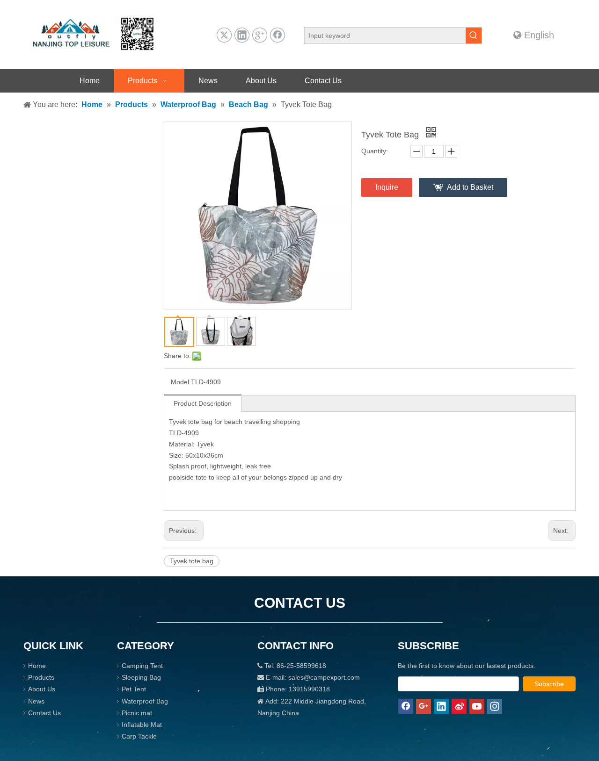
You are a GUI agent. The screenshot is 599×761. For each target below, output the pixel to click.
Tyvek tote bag (191, 561)
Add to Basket (470, 187)
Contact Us (44, 713)
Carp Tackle (139, 736)
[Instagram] (494, 706)
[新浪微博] (459, 706)
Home (37, 665)
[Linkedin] (241, 35)
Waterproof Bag (145, 701)
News (36, 701)
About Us (41, 689)
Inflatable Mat (142, 724)
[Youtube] (476, 706)
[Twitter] (224, 35)
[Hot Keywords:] (474, 35)
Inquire (386, 187)
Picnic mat (137, 713)
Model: (181, 382)
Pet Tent (134, 689)
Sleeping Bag (141, 677)
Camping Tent (142, 665)
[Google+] (259, 35)
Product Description (203, 403)
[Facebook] (277, 35)
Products (41, 677)
